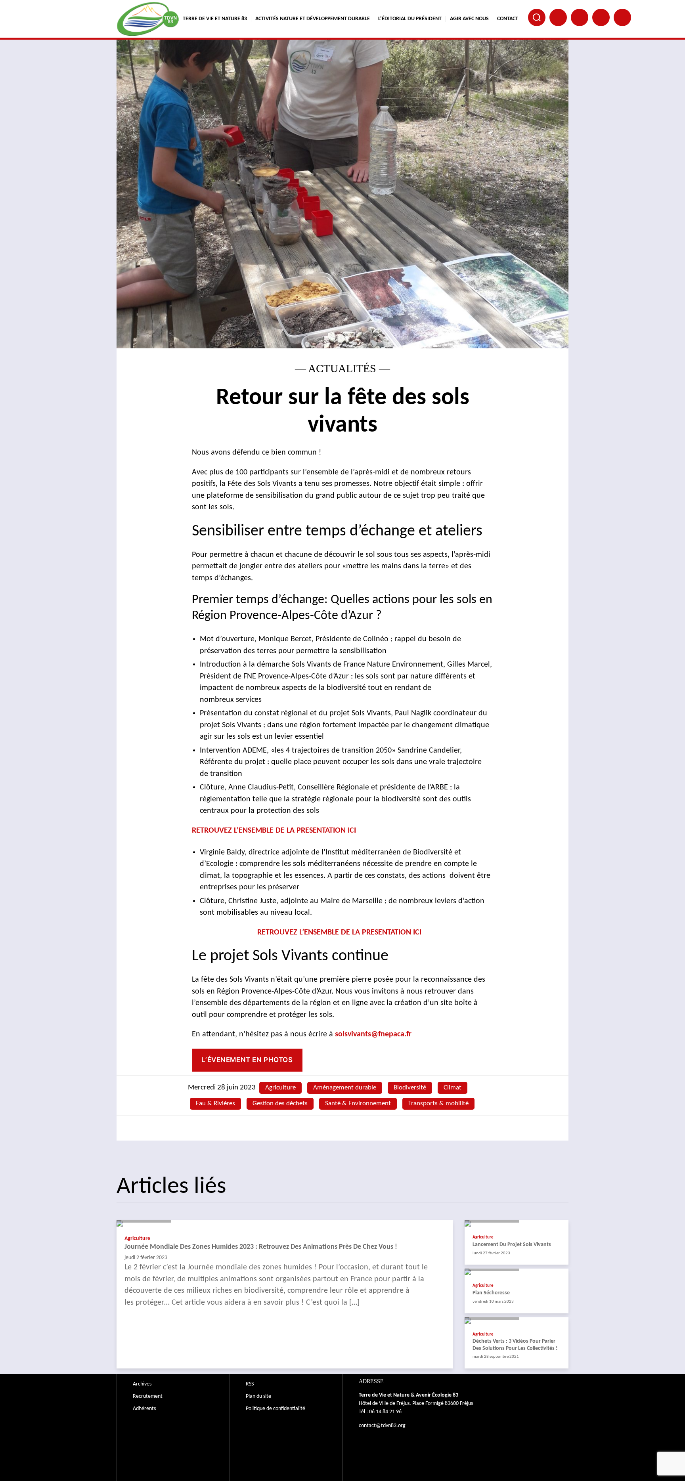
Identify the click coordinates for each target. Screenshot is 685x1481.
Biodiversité (410, 1087)
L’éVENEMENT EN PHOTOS (247, 1060)
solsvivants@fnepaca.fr (374, 1034)
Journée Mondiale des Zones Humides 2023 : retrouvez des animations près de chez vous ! (260, 1247)
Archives (142, 1384)
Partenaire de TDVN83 (579, 17)
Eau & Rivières (215, 1103)
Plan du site (258, 1396)
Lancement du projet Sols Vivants (512, 1245)
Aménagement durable (344, 1087)
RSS (250, 1384)
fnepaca (601, 17)
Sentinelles (622, 17)
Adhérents (144, 1409)
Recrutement (148, 1396)
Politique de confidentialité (275, 1409)
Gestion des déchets (280, 1103)
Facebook (558, 17)
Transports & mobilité (438, 1103)
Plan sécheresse (491, 1293)
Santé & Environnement (358, 1103)
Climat (452, 1087)
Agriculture (280, 1087)
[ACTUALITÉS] (285, 1223)
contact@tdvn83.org (382, 1426)
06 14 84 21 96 (385, 1412)
